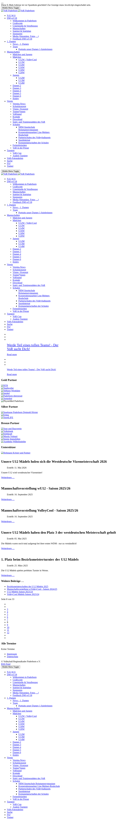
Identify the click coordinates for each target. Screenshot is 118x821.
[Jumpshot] (6, 398)
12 (8, 632)
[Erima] (5, 415)
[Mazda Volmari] (9, 436)
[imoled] (5, 393)
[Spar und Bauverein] (11, 428)
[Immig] (10, 439)
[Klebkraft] (6, 434)
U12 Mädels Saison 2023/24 (20, 591)
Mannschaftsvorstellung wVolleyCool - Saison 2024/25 (32, 589)
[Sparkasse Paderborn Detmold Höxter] (19, 412)
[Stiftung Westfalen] (10, 390)
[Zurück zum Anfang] (2, 3)
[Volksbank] (7, 431)
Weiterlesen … (8, 477)
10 (8, 627)
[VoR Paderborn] (18, 10)
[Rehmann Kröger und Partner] (15, 453)
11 (8, 630)
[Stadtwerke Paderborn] (7, 388)
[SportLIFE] (7, 417)
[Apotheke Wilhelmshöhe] (13, 441)
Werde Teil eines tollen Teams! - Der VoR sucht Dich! (31, 369)
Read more (12, 354)
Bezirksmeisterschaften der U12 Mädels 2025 (27, 586)
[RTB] (4, 385)
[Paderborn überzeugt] (11, 396)
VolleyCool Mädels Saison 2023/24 (23, 594)
